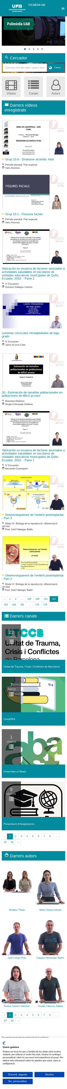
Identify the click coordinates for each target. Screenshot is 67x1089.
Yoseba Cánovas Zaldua (50, 1006)
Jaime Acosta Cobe (13, 345)
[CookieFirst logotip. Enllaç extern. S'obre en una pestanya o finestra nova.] (4, 1043)
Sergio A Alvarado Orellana (17, 404)
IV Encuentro (10, 284)
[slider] (33, 31)
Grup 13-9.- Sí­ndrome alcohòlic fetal (28, 159)
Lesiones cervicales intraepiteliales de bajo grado (30, 334)
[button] (25, 49)
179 (45, 604)
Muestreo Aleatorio (13, 401)
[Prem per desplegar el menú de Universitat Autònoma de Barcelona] (62, 7)
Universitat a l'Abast (15, 771)
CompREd (9, 719)
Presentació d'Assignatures (19, 823)
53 (5, 1020)
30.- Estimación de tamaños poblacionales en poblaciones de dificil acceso (32, 394)
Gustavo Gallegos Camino (17, 287)
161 (46, 599)
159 (29, 599)
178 (37, 604)
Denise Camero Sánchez (17, 1006)
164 (14, 604)
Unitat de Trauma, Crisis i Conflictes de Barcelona (32, 666)
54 (12, 1020)
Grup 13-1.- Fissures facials (22, 214)
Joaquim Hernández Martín (50, 958)
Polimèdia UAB (37, 5)
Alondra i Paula (17, 910)
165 (22, 604)
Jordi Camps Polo (17, 958)
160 (37, 599)
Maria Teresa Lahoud (50, 910)
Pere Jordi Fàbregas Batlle (17, 529)
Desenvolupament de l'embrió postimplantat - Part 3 (32, 516)
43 (5, 842)
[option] (33, 22)
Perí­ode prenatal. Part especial (19, 164)
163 (6, 604)
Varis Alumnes (11, 168)
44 (12, 842)
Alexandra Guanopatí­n (15, 468)
